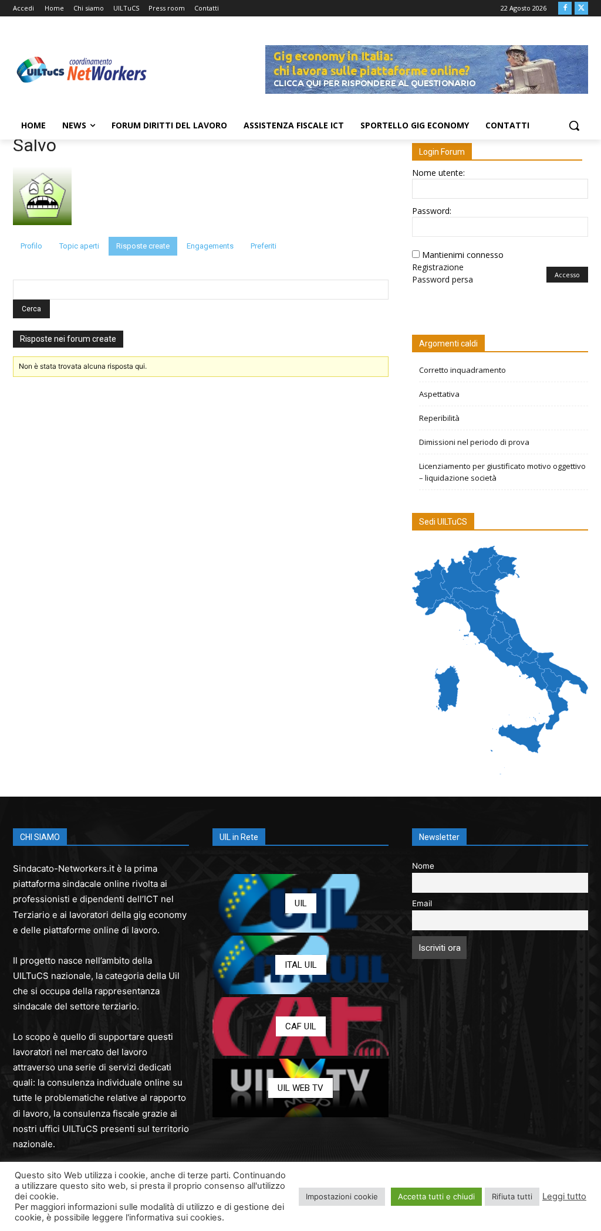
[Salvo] (42, 231)
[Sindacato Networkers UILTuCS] (82, 69)
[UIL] (300, 903)
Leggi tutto (564, 1196)
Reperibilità (439, 418)
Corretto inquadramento (462, 370)
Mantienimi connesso (463, 254)
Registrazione (438, 267)
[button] (574, 125)
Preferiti (263, 246)
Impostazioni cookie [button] (342, 1196)
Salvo (34, 145)
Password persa (442, 279)
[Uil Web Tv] (300, 1088)
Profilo (31, 246)
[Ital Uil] (300, 965)
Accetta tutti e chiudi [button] (436, 1196)
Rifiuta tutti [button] (512, 1196)
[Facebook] (565, 8)
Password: (431, 210)
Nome (423, 865)
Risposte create (143, 246)
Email (422, 903)
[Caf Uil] (300, 1026)
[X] (581, 8)
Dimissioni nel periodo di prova (474, 442)
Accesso (567, 274)
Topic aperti (79, 246)
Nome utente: (438, 172)
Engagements (210, 246)
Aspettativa (439, 394)
